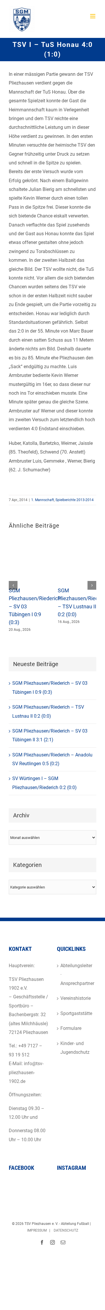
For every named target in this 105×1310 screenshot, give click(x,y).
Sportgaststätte (76, 1013)
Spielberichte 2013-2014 (74, 500)
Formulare (70, 1028)
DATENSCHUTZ (66, 1230)
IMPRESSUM (37, 1230)
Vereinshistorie (75, 998)
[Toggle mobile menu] (93, 16)
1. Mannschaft (42, 500)
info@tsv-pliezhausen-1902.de (26, 1072)
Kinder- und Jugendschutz (75, 1048)
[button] (13, 585)
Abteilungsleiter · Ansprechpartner (76, 974)
